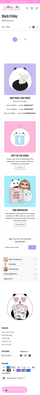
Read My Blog (7, 335)
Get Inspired (20, 225)
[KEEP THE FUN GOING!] (20, 137)
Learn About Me (8, 332)
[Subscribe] (32, 247)
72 (25, 39)
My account (6, 344)
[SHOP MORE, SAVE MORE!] (20, 79)
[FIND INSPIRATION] (20, 191)
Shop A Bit (6, 338)
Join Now (20, 168)
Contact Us (6, 341)
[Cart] (31, 8)
